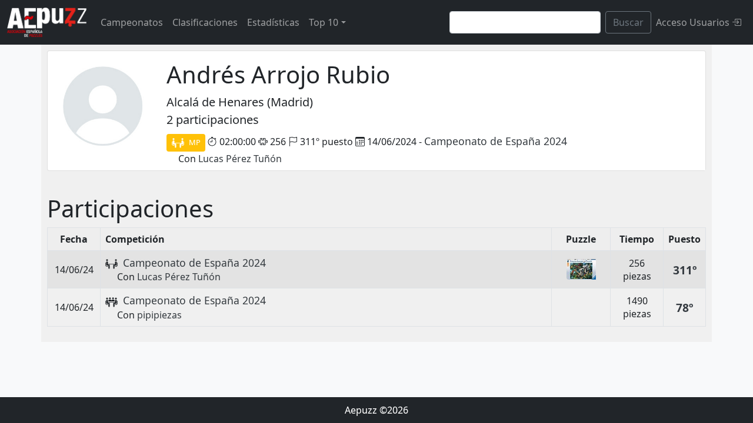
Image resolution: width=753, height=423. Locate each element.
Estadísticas (273, 22)
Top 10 (323, 22)
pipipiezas (159, 314)
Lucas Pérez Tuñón (240, 158)
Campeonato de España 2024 (495, 141)
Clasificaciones (205, 22)
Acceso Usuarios (694, 22)
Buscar (628, 22)
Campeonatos (132, 22)
